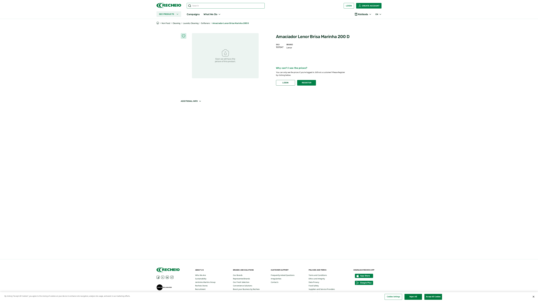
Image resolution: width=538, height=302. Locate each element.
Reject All (413, 296)
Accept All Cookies (433, 296)
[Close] (533, 297)
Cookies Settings (393, 296)
